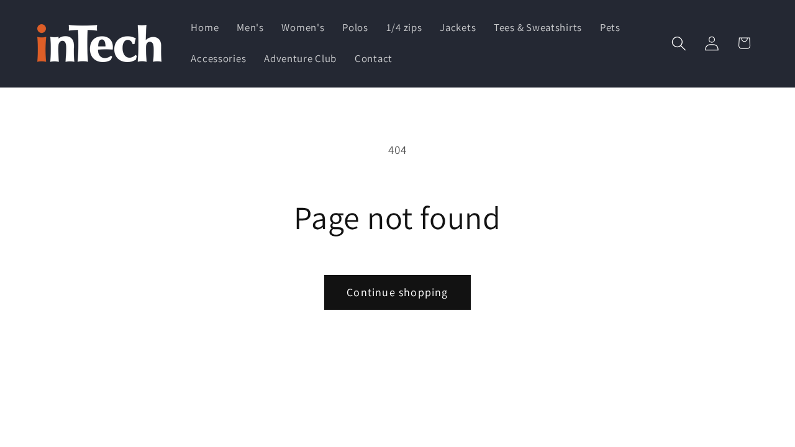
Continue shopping (397, 292)
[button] (678, 43)
